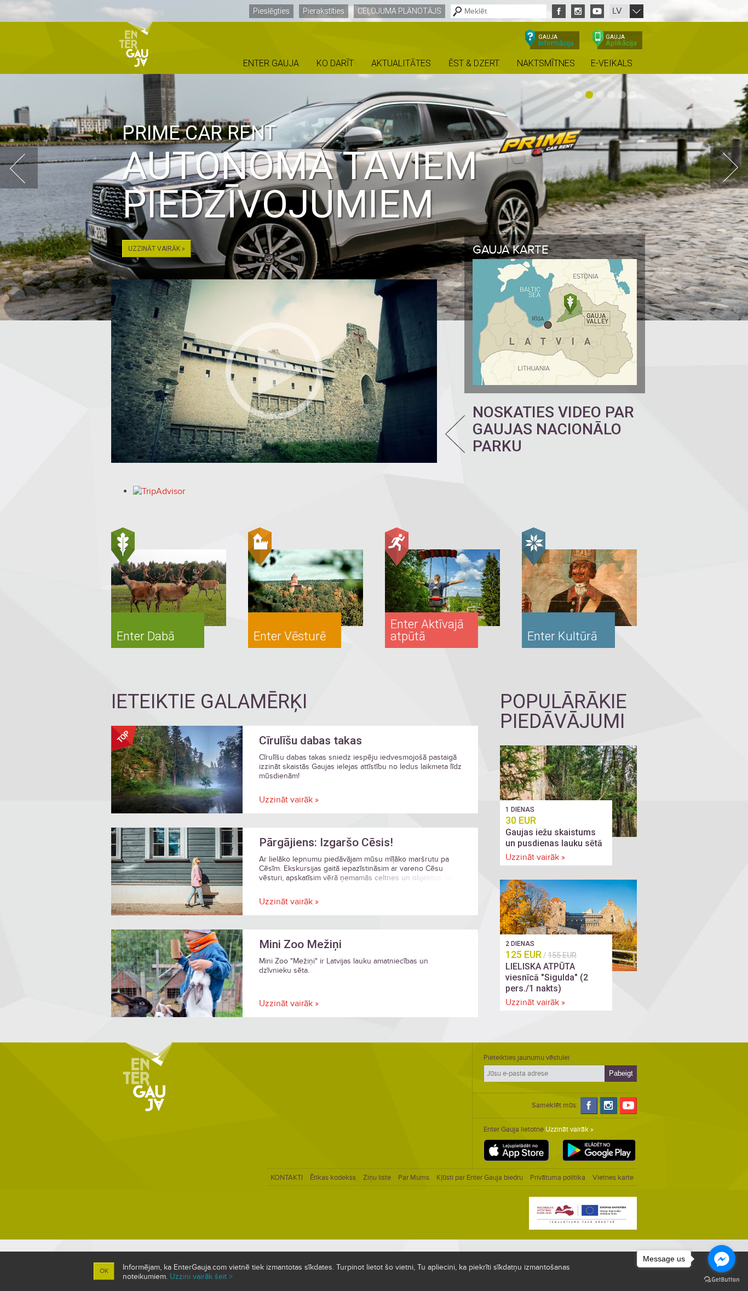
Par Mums (413, 1177)
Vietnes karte (613, 1177)
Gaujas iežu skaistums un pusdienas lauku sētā (553, 837)
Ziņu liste (377, 1177)
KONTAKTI (287, 1177)
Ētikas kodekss (333, 1177)
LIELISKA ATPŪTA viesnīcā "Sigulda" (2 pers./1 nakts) (546, 977)
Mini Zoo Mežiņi (300, 944)
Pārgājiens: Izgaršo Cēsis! (326, 842)
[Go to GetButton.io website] (721, 1279)
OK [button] (104, 1271)
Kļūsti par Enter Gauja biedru (479, 1177)
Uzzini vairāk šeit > (201, 1276)
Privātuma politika (557, 1177)
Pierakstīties (323, 11)
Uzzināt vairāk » (156, 249)
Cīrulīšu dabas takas (310, 740)
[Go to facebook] (721, 1258)
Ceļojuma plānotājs (399, 11)
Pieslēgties (271, 11)
